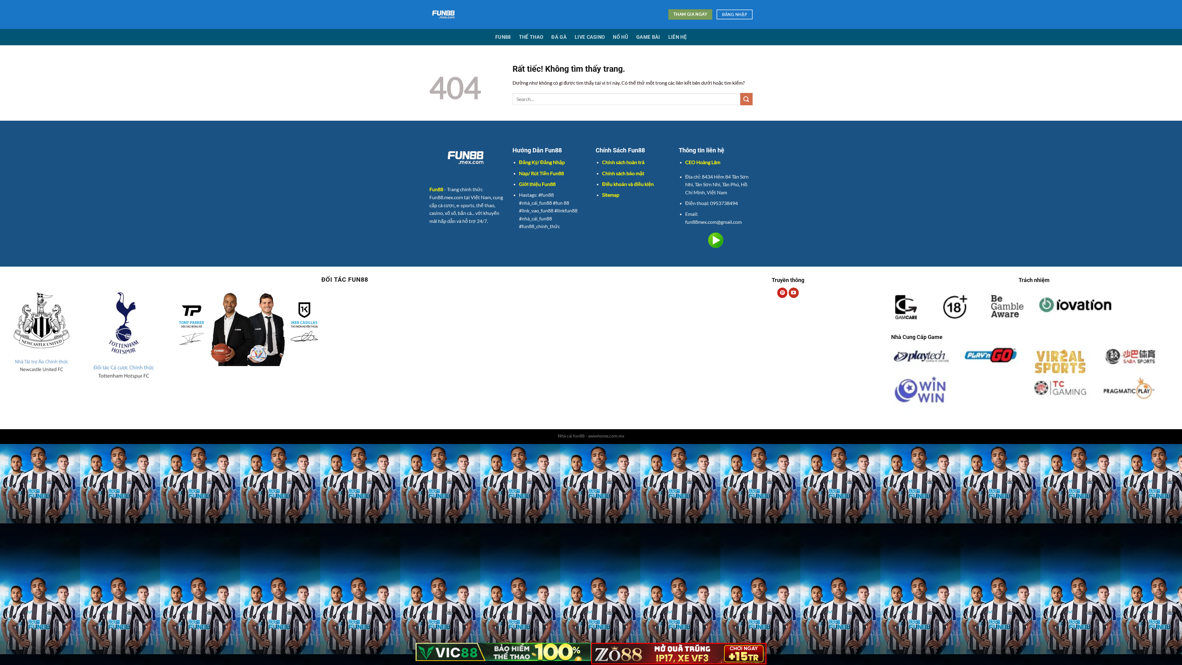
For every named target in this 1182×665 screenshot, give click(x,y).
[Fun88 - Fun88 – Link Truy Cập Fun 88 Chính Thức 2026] (537, 14)
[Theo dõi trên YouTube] (794, 293)
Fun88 (503, 37)
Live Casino (590, 37)
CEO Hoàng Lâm (702, 162)
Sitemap (610, 195)
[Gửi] (746, 99)
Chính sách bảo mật (623, 173)
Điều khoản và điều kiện (628, 184)
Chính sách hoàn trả (623, 162)
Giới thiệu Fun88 (537, 184)
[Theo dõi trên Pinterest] (782, 293)
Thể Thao (531, 37)
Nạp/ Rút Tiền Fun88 (541, 173)
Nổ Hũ (620, 37)
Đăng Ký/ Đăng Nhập (542, 162)
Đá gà (559, 37)
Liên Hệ (677, 37)
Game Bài (648, 37)
